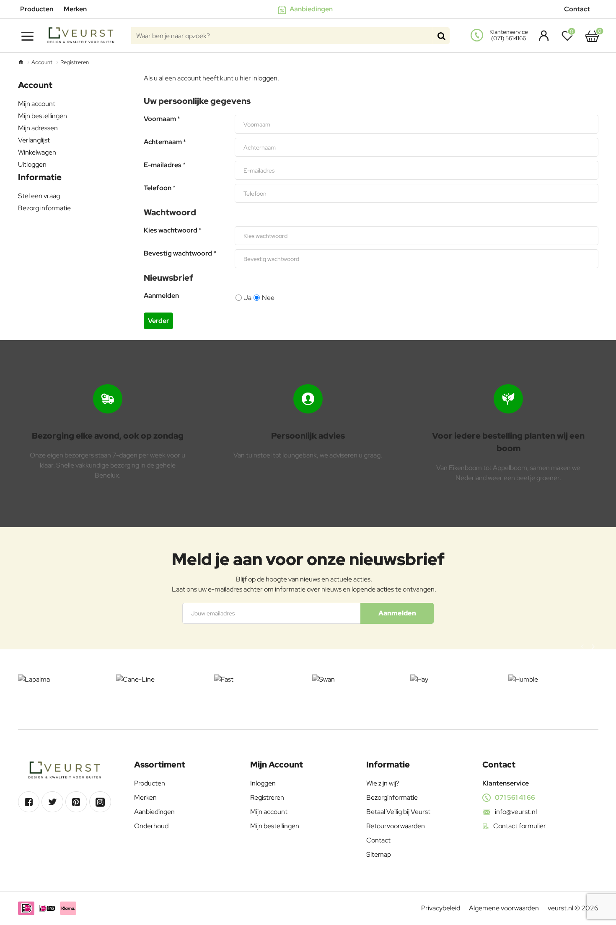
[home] (20, 62)
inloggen (264, 78)
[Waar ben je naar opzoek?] (441, 35)
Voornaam (160, 119)
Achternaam (163, 142)
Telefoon (157, 188)
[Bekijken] (592, 35)
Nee (268, 297)
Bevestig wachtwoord (178, 253)
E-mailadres (162, 165)
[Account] (541, 35)
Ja (247, 297)
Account (41, 62)
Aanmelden (161, 296)
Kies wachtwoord (170, 230)
